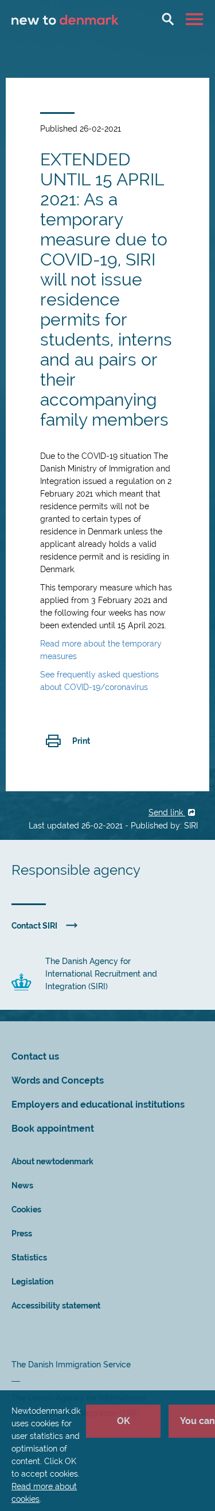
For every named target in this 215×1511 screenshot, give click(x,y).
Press (21, 1233)
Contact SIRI (34, 925)
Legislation (32, 1281)
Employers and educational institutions (98, 1104)
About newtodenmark (52, 1161)
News (22, 1185)
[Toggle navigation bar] (195, 19)
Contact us (35, 1056)
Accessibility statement (55, 1305)
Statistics (29, 1257)
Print (81, 740)
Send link (166, 812)
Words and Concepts (57, 1080)
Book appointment (52, 1128)
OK (123, 1420)
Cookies (26, 1209)
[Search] (168, 19)
